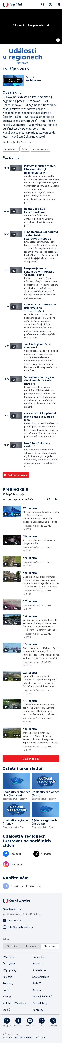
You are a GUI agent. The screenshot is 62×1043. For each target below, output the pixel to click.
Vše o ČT (7, 1009)
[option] (12, 946)
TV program (9, 957)
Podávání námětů (42, 996)
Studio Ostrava (40, 976)
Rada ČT (37, 983)
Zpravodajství (11, 148)
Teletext (7, 976)
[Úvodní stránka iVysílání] (12, 5)
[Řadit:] (56, 499)
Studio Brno (39, 970)
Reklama (37, 963)
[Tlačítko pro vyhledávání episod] (49, 499)
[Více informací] (58, 40)
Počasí (6, 990)
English (6, 1037)
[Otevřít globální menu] (58, 4)
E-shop (7, 996)
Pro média (38, 957)
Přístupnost (42, 1037)
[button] (17, 184)
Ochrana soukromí (23, 1037)
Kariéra (36, 990)
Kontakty (37, 1009)
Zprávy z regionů (40, 148)
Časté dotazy (39, 1003)
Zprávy (25, 148)
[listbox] (31, 946)
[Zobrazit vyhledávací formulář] (43, 4)
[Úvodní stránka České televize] (16, 901)
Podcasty (8, 983)
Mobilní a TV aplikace (14, 1003)
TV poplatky (9, 970)
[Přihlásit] (50, 4)
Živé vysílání (9, 963)
